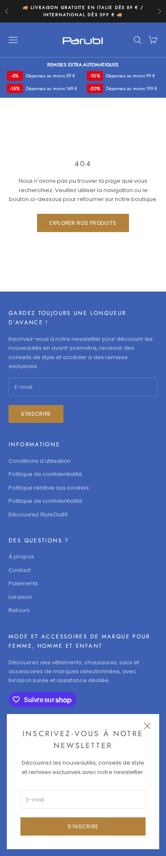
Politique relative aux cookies (49, 488)
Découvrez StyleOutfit (38, 514)
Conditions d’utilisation (40, 461)
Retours (19, 610)
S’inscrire (83, 826)
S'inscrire (36, 413)
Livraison (20, 597)
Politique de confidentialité (45, 474)
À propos (21, 557)
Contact (20, 570)
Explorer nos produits (83, 223)
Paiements (23, 583)
